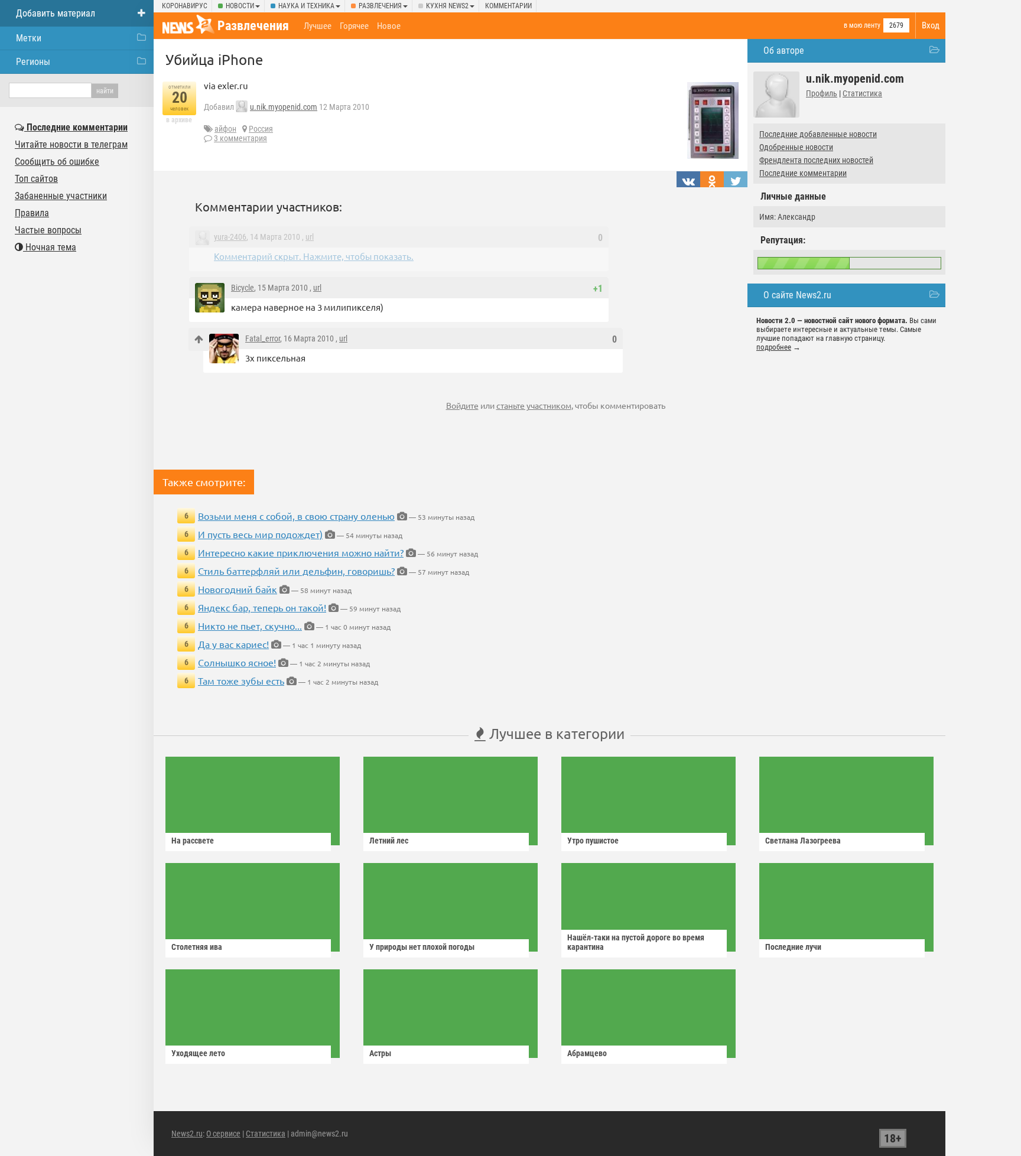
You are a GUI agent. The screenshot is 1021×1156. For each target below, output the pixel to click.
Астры (380, 1053)
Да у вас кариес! (233, 644)
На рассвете (192, 840)
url (309, 237)
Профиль (821, 93)
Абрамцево (587, 1053)
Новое (389, 26)
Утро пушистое (593, 840)
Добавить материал (55, 13)
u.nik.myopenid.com (283, 107)
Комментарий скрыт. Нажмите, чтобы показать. (314, 256)
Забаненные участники (61, 195)
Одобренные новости (796, 147)
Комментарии (508, 6)
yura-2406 (230, 237)
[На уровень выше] (198, 339)
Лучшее (317, 26)
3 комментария (240, 138)
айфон (225, 128)
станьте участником (533, 405)
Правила (32, 213)
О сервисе (223, 1133)
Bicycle (242, 287)
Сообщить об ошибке (57, 161)
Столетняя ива (196, 947)
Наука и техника (306, 6)
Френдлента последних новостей (816, 160)
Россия (261, 128)
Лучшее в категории (555, 733)
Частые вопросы (48, 230)
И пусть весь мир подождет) (260, 534)
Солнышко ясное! (237, 662)
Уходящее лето (198, 1053)
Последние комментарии (803, 173)
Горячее (354, 26)
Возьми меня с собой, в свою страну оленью (296, 516)
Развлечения (380, 6)
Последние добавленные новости (818, 134)
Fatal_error (262, 338)
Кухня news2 (447, 6)
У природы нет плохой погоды (421, 947)
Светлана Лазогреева (803, 840)
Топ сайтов (36, 178)
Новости (240, 6)
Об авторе (783, 50)
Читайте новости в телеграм (71, 144)
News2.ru (187, 1133)
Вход (930, 25)
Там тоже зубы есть (241, 680)
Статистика (862, 93)
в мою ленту (862, 25)
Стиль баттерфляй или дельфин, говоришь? (296, 571)
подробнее (773, 347)
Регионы (33, 61)
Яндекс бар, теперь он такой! (262, 607)
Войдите (462, 405)
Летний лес (388, 840)
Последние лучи (793, 947)
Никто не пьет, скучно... (250, 625)
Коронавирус (184, 6)
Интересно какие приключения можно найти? (301, 552)
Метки (28, 38)
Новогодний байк (237, 589)
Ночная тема (49, 247)
